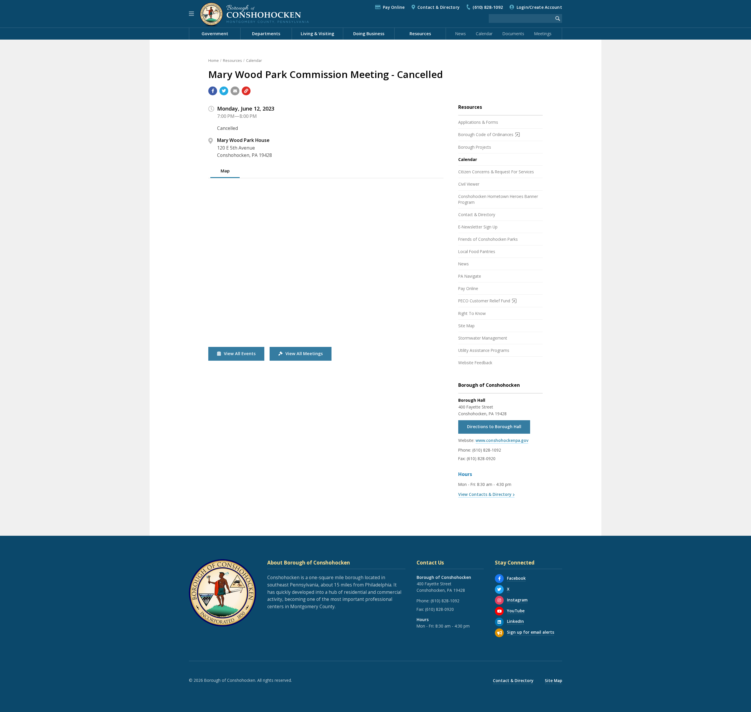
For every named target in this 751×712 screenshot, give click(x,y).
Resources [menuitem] (420, 33)
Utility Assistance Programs (483, 350)
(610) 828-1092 (488, 7)
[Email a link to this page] (235, 91)
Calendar (484, 33)
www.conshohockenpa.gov (502, 440)
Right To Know (472, 313)
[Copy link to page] (246, 91)
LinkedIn (515, 621)
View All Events (240, 353)
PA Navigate (469, 276)
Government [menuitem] (215, 33)
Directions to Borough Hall (494, 426)
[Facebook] (499, 578)
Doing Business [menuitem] (368, 33)
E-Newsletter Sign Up (478, 227)
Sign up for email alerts (530, 632)
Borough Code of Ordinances (485, 134)
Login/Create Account (539, 7)
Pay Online (394, 7)
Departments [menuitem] (266, 33)
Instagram (517, 600)
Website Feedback (475, 362)
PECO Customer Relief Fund (484, 301)
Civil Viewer (468, 184)
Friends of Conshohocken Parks (488, 239)
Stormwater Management (482, 338)
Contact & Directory (438, 7)
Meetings (543, 33)
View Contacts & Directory (484, 494)
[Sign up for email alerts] (499, 632)
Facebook (516, 578)
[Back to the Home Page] (254, 13)
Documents (513, 33)
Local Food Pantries (476, 251)
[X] (499, 589)
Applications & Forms (478, 122)
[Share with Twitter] (223, 91)
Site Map (466, 325)
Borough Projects (474, 147)
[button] (191, 13)
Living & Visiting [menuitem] (317, 33)
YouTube (516, 610)
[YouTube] (499, 611)
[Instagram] (499, 600)
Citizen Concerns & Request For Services (496, 171)
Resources (232, 60)
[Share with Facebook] (212, 91)
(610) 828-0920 (481, 458)
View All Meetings (304, 353)
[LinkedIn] (499, 622)
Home (213, 60)
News (460, 33)
